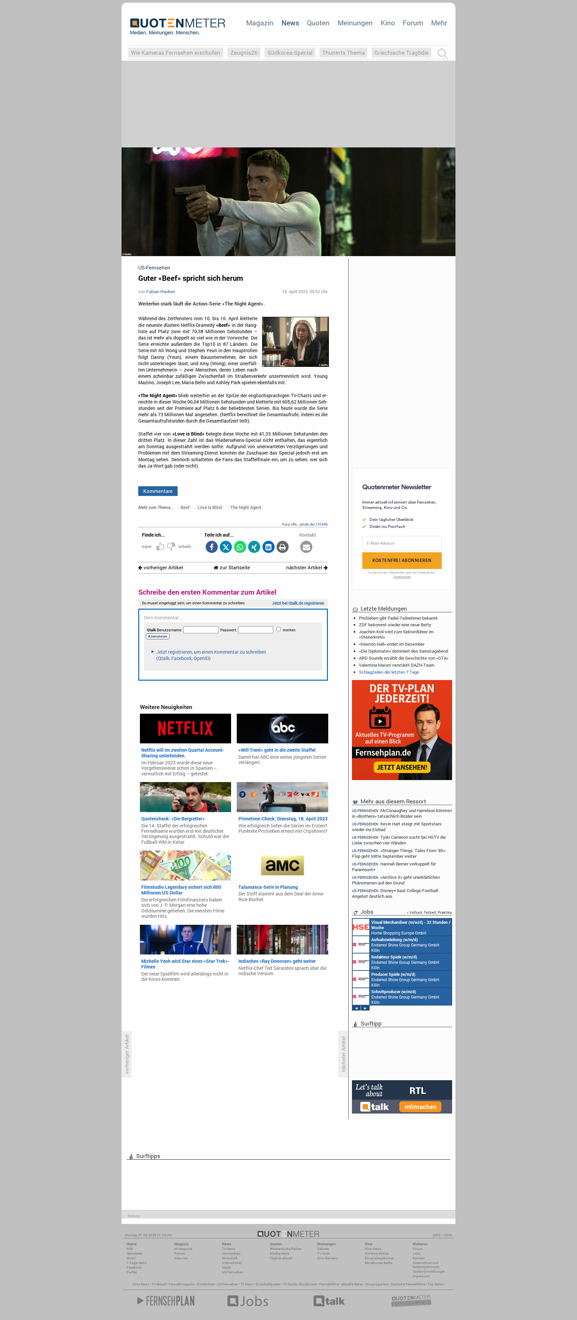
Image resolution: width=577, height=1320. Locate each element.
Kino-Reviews (327, 1258)
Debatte (323, 1249)
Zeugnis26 (244, 52)
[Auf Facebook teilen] (211, 547)
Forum (413, 22)
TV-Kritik (323, 1253)
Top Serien (436, 1284)
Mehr (439, 22)
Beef (185, 507)
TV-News (228, 1249)
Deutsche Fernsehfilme (408, 1284)
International (232, 1263)
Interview (181, 1258)
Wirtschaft (229, 1258)
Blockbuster (308, 1284)
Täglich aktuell (281, 1258)
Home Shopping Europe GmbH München (410, 927)
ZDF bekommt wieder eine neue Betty (395, 625)
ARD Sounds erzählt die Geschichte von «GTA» (403, 658)
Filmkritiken (206, 1284)
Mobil (131, 1258)
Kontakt (418, 1258)
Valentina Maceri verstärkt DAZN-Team (396, 665)
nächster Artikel (305, 567)
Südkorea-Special (290, 52)
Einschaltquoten (268, 1284)
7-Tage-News (137, 1263)
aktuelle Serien (352, 1284)
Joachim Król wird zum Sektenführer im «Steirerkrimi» (396, 634)
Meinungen (355, 22)
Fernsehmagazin (182, 1284)
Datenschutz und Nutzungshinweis (426, 1265)
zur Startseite (234, 567)
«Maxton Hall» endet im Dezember (391, 644)
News (290, 22)
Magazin (259, 22)
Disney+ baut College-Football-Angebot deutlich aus (395, 893)
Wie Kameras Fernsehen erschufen (175, 52)
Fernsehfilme (329, 1284)
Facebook (134, 1267)
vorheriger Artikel (162, 567)
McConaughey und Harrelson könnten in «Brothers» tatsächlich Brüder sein (402, 813)
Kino (388, 22)
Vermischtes (231, 1253)
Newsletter (134, 1253)
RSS (130, 1249)
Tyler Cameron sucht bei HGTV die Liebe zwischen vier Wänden (399, 839)
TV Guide (290, 1284)
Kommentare (158, 491)
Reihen (179, 1253)
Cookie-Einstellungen (429, 1271)
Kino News (141, 1284)
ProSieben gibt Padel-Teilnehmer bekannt (398, 618)
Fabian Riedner (160, 291)
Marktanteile (279, 1253)
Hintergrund (183, 1249)
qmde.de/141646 (314, 524)
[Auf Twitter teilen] (226, 547)
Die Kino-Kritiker (377, 1253)
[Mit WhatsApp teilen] (240, 547)
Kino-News (373, 1249)
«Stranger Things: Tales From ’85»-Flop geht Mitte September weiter (399, 853)
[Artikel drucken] (282, 547)
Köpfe (226, 1267)
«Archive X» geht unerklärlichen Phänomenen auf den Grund (396, 879)
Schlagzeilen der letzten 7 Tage (389, 672)
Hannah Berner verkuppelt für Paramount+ (394, 866)
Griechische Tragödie (401, 52)
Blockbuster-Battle (378, 1263)
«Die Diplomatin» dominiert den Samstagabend (403, 651)
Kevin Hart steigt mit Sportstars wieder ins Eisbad (396, 826)
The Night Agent (245, 507)
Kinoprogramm (377, 1284)
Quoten (318, 22)
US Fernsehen (227, 1284)
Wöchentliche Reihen (286, 1249)
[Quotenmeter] (178, 26)
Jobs (416, 1253)
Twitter (132, 1272)
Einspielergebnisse (379, 1258)
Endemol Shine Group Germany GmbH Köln (405, 945)
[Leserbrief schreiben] (306, 547)
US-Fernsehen (232, 1272)
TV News (246, 1284)
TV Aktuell (159, 1284)
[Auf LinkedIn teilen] (268, 547)
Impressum (421, 1276)
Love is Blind (210, 507)
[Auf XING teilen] (254, 547)
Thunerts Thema (343, 52)
